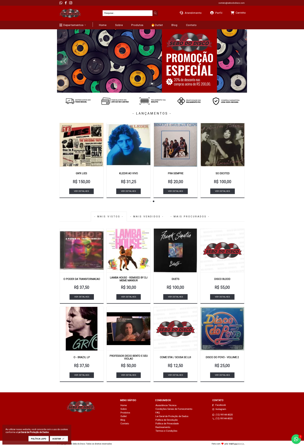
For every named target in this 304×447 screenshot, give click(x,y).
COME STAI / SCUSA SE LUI (175, 357)
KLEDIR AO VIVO (128, 173)
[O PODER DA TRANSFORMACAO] (82, 250)
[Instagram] (70, 3)
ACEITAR (56, 438)
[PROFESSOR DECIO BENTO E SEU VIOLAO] (128, 329)
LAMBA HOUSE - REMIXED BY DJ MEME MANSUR (128, 279)
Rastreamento (162, 427)
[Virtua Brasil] (237, 444)
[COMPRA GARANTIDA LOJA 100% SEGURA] (226, 101)
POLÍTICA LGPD (38, 438)
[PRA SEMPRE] (175, 145)
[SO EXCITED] (222, 145)
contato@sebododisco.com (231, 3)
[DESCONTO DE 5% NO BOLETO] (152, 101)
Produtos (125, 412)
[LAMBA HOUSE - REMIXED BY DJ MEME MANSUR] (128, 250)
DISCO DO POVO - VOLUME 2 (222, 357)
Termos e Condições (166, 430)
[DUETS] (175, 250)
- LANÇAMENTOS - (152, 113)
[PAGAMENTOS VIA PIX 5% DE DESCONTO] (189, 101)
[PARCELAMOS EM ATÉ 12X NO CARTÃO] (114, 101)
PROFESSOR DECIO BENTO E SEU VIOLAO (129, 357)
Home (123, 405)
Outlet (123, 416)
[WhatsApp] (60, 3)
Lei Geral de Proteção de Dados (171, 416)
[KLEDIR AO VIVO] (128, 145)
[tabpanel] (152, 61)
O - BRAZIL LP (82, 357)
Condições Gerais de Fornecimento (173, 409)
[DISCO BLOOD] (222, 250)
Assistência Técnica (165, 405)
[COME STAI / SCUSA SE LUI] (175, 329)
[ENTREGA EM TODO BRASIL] (77, 101)
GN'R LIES (81, 173)
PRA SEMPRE (175, 173)
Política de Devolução (166, 419)
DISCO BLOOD (222, 279)
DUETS (175, 279)
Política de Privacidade (167, 423)
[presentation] (155, 13)
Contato (124, 423)
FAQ (157, 412)
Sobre (123, 409)
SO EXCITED (223, 173)
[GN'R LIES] (81, 145)
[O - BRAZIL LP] (82, 329)
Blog (122, 419)
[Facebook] (66, 2)
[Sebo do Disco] (70, 13)
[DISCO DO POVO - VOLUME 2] (222, 329)
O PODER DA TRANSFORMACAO (81, 279)
